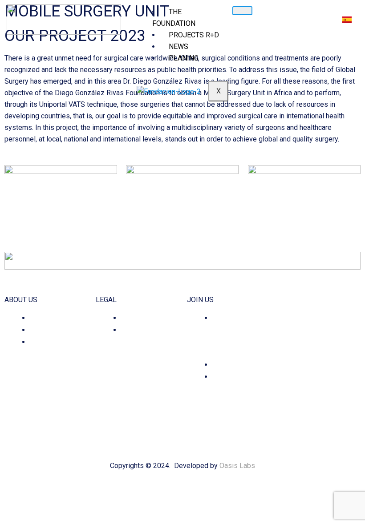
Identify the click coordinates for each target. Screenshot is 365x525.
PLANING (184, 58)
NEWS (178, 46)
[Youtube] (311, 369)
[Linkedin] (298, 369)
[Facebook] (286, 369)
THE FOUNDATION (173, 18)
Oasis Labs (237, 465)
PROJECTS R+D (194, 35)
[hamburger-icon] (242, 10)
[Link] (323, 369)
